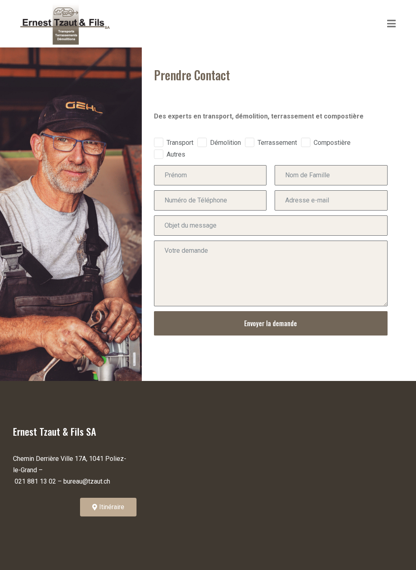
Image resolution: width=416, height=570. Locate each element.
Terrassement (277, 142)
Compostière (332, 142)
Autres (176, 154)
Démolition (225, 142)
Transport (180, 142)
